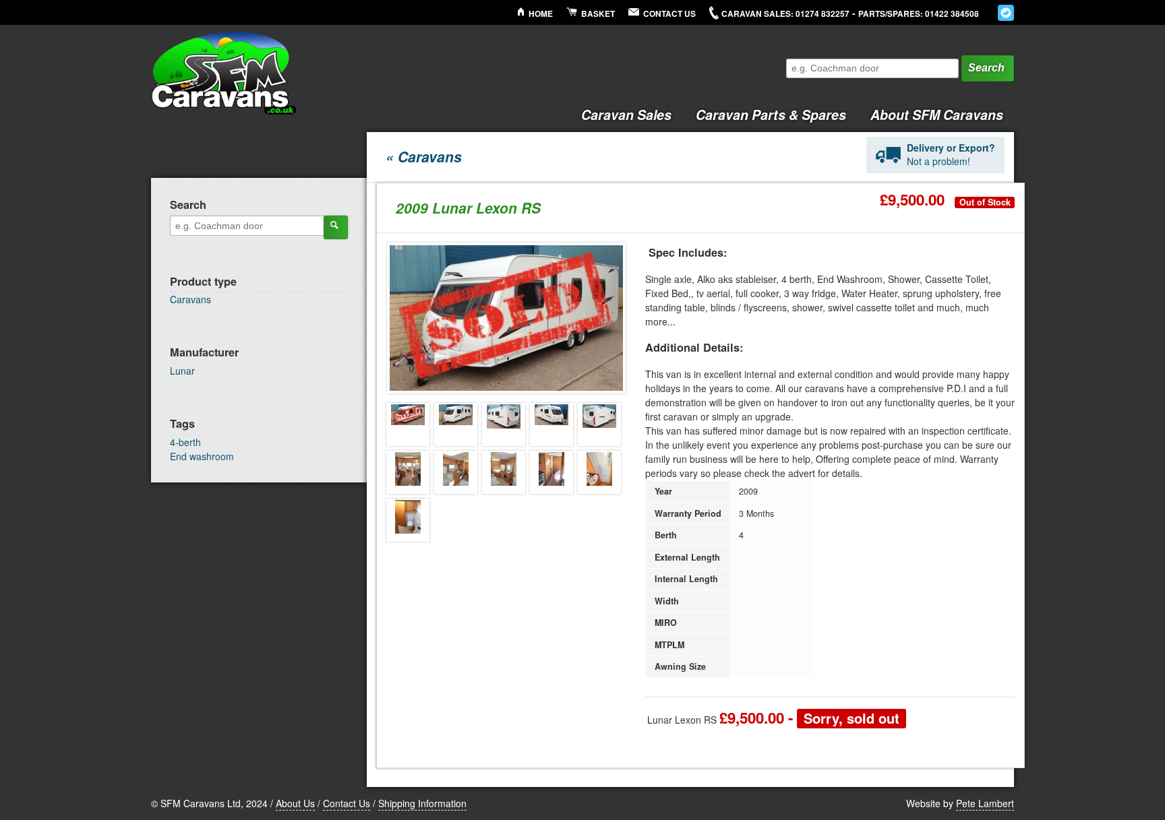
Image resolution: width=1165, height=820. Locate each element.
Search (986, 67)
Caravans (190, 299)
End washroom (202, 456)
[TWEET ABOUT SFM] (1006, 13)
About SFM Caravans (936, 114)
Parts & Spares (771, 114)
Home (541, 14)
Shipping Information (422, 803)
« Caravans (424, 156)
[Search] (336, 227)
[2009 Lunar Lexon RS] (407, 424)
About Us (295, 803)
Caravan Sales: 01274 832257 (785, 14)
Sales (626, 114)
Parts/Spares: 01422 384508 (918, 14)
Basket (598, 14)
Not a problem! (951, 154)
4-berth (185, 442)
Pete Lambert (985, 803)
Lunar (182, 370)
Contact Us (669, 14)
